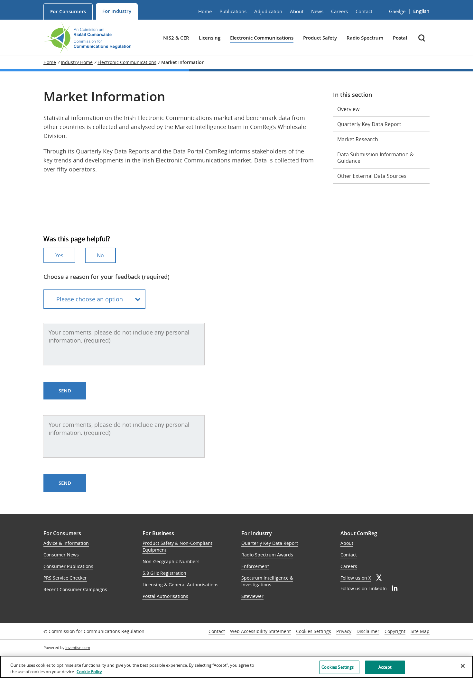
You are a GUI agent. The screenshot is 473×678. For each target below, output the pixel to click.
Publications (232, 11)
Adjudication (268, 11)
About (296, 11)
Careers (339, 11)
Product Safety (320, 37)
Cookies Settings (313, 631)
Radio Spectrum (365, 37)
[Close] (463, 666)
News (317, 11)
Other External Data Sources (371, 175)
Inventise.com (77, 647)
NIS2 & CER (176, 37)
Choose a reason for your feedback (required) (106, 276)
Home (205, 11)
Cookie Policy (89, 671)
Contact (364, 11)
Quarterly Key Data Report (369, 124)
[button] (422, 37)
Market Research (357, 139)
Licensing (209, 37)
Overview (348, 109)
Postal (400, 37)
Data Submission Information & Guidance (375, 157)
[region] (236, 667)
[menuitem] (68, 11)
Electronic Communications (261, 37)
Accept (385, 667)
